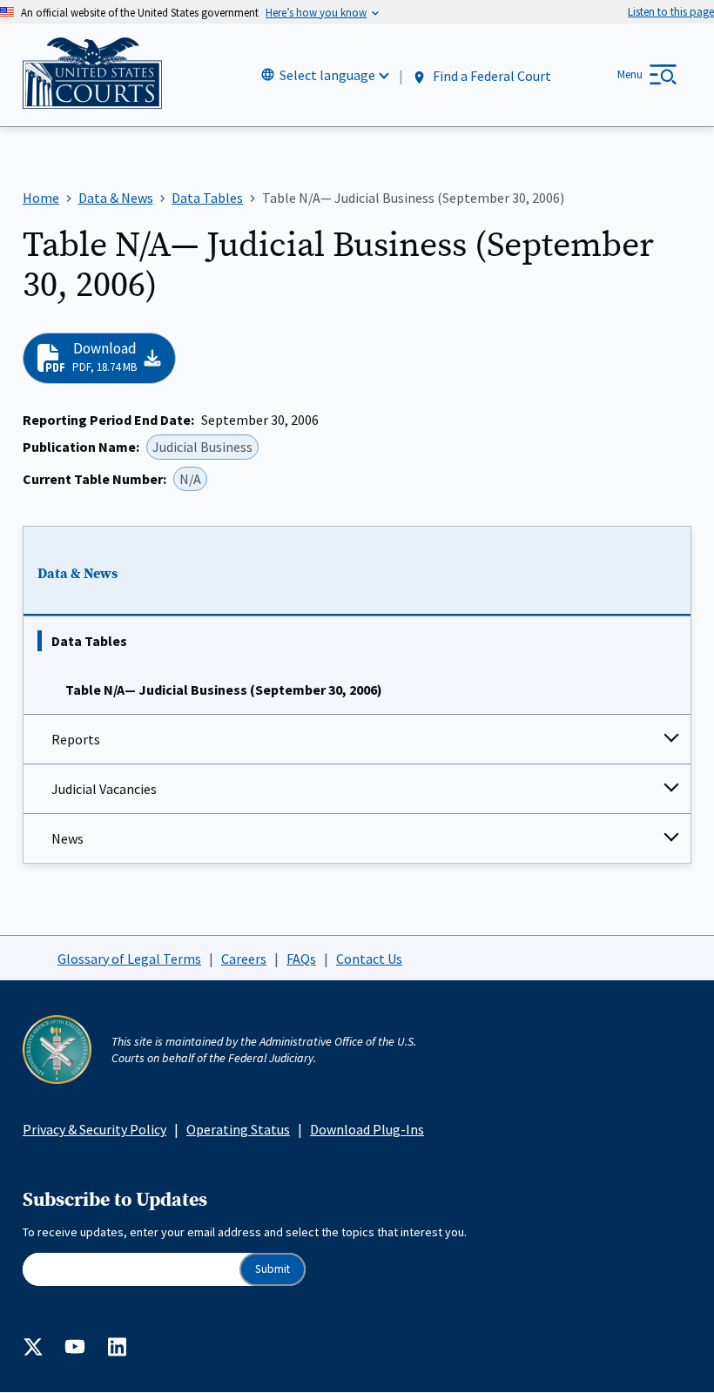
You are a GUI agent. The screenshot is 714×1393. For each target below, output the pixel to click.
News (67, 838)
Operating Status (238, 1129)
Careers (243, 958)
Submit (272, 1269)
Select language (327, 75)
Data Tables (89, 640)
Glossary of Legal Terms (129, 958)
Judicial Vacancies (104, 788)
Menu (630, 74)
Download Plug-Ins (367, 1129)
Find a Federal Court (490, 75)
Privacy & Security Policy (94, 1129)
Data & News (77, 573)
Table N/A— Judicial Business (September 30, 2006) (223, 689)
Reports (75, 739)
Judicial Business (202, 446)
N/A (190, 479)
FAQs (301, 958)
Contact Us (369, 958)
